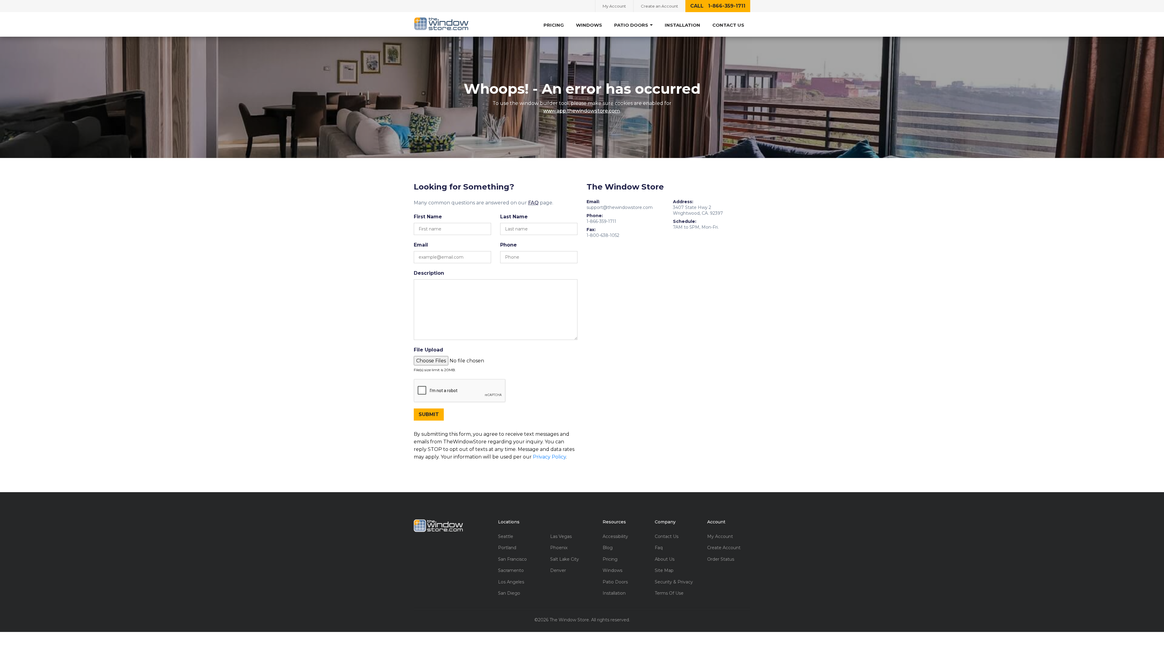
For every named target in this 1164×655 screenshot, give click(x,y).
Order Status (720, 559)
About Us (664, 559)
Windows (589, 25)
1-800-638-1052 (603, 235)
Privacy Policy (549, 457)
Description (429, 273)
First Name (428, 217)
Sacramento (511, 570)
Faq (659, 547)
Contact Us (728, 25)
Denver (558, 570)
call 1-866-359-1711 (717, 6)
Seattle (505, 536)
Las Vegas (561, 536)
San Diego (509, 593)
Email (421, 245)
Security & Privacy (674, 582)
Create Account (724, 547)
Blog (608, 547)
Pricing (554, 25)
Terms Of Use (669, 593)
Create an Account (659, 6)
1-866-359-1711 (601, 221)
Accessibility (615, 536)
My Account (614, 6)
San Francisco (512, 559)
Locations (509, 522)
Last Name (514, 217)
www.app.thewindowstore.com (581, 111)
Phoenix (558, 547)
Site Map (664, 570)
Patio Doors (615, 582)
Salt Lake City (564, 559)
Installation (682, 25)
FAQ (533, 203)
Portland (507, 547)
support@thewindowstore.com (620, 207)
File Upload (428, 350)
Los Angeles (511, 582)
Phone (508, 245)
